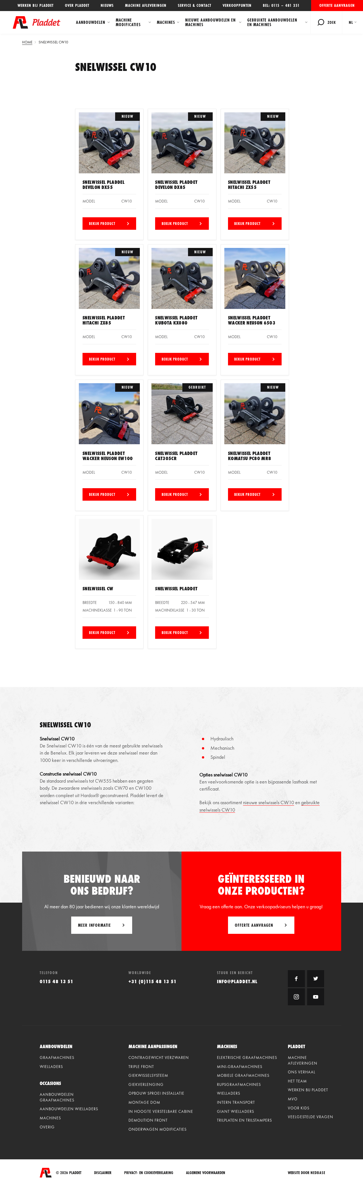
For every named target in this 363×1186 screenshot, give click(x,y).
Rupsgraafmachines (239, 1084)
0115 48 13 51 (56, 981)
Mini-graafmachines (239, 1066)
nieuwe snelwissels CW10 (268, 802)
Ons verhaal (301, 1072)
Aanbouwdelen (90, 22)
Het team (297, 1081)
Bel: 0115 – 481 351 (281, 5)
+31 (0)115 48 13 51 (152, 981)
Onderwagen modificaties (157, 1129)
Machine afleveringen (145, 5)
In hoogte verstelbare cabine (160, 1111)
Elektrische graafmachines (247, 1057)
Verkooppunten (237, 5)
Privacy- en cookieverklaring (148, 1173)
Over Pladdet (77, 5)
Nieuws (107, 5)
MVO (292, 1098)
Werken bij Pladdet (36, 5)
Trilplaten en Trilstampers (244, 1120)
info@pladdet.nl (237, 981)
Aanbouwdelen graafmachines (57, 1097)
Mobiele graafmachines (243, 1075)
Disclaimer (102, 1173)
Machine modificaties (128, 22)
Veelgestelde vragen (310, 1116)
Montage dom (144, 1102)
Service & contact (194, 5)
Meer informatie (94, 925)
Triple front (141, 1066)
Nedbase (318, 1173)
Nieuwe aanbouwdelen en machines (210, 22)
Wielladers (51, 1066)
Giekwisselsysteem (148, 1075)
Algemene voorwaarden (205, 1173)
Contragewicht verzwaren (158, 1057)
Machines (166, 22)
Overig (47, 1127)
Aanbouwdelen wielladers (69, 1108)
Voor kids (298, 1108)
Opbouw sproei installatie (156, 1093)
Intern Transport (236, 1102)
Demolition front (148, 1120)
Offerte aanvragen (337, 5)
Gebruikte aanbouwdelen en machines (272, 22)
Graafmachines (57, 1057)
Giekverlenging (146, 1084)
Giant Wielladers (235, 1111)
